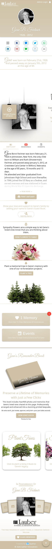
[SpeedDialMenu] (45, 542)
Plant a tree (26, 273)
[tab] (10, 145)
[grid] (26, 110)
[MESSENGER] (26, 43)
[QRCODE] (7, 43)
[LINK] (44, 49)
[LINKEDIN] (7, 49)
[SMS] (26, 49)
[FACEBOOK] (16, 43)
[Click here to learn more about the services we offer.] (26, 524)
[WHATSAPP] (44, 43)
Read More (26, 192)
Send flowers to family (26, 237)
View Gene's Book (26, 415)
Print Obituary (27, 197)
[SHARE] (35, 49)
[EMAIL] (16, 49)
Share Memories (27, 537)
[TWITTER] (35, 43)
